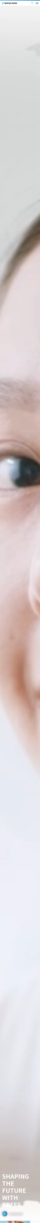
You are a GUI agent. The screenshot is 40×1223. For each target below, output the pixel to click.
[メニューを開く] (37, 3)
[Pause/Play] (37, 1214)
